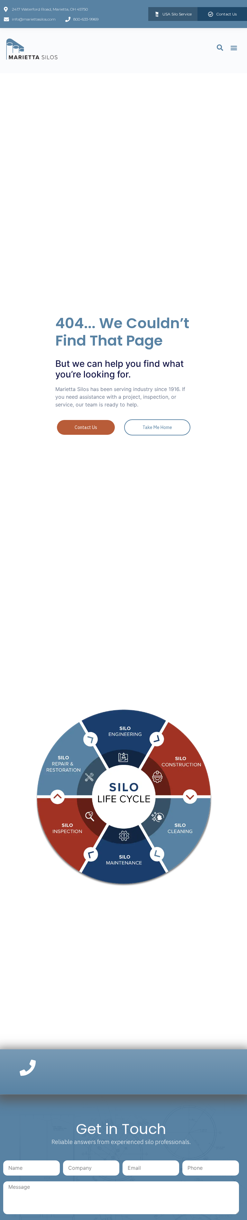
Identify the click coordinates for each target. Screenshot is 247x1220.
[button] (233, 47)
